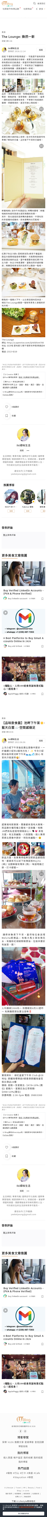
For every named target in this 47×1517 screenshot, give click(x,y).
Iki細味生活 (13, 48)
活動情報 (13, 387)
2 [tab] (22, 17)
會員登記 (41, 3)
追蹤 (41, 49)
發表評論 (9, 534)
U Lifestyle (10, 1487)
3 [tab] (25, 17)
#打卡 (23, 1473)
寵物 (38, 384)
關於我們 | (10, 1493)
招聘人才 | (19, 1496)
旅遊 (21, 384)
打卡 (15, 384)
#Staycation (19, 1477)
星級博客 (29, 1442)
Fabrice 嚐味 (27, 507)
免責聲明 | (19, 1493)
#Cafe (37, 1473)
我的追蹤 (38, 1457)
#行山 (16, 1473)
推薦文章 (19, 1442)
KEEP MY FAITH (11, 507)
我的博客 (23, 1461)
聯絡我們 (28, 1496)
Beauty (32, 1487)
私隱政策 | (36, 1493)
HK (25, 1487)
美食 (4, 32)
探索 (4, 1442)
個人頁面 (8, 1457)
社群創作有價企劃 (11, 8)
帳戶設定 (18, 1457)
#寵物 (9, 1473)
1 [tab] (18, 17)
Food (39, 1487)
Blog (20, 1490)
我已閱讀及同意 (23, 1513)
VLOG (11, 1442)
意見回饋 (39, 1442)
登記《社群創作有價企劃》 (29, 377)
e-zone (26, 1490)
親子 (32, 384)
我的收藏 (28, 1457)
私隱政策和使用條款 (26, 1507)
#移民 (30, 1477)
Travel (19, 1487)
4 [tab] (28, 17)
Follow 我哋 (8, 394)
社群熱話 (28, 8)
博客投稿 (23, 1446)
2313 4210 (12, 351)
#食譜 (30, 1473)
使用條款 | (28, 1493)
